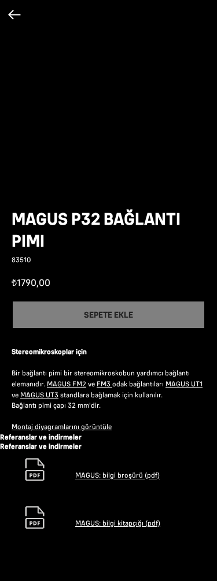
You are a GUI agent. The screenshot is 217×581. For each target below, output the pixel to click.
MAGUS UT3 (39, 394)
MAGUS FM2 (66, 383)
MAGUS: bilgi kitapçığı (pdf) (117, 523)
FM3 (104, 383)
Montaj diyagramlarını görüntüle (62, 426)
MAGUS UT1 (184, 383)
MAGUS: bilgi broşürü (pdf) (117, 475)
